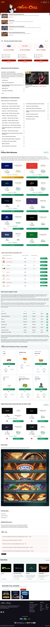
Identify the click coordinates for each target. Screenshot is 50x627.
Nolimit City (8, 272)
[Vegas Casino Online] (25, 595)
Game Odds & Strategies (33, 604)
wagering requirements (4, 157)
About (41, 604)
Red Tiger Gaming (9, 261)
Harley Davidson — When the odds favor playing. (10, 122)
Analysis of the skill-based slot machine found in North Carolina (35, 111)
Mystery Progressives (6, 143)
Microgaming (8, 265)
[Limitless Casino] (6, 595)
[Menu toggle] (48, 2)
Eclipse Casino (18, 200)
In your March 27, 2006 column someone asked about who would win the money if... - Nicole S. (18, 550)
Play (8, 60)
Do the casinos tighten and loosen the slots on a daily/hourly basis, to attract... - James (16, 536)
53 (20, 427)
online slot (16, 156)
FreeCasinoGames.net (4, 515)
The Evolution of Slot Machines (7, 90)
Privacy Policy (47, 625)
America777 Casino (18, 426)
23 (20, 201)
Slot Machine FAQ (28, 85)
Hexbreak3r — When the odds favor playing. (10, 110)
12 (45, 235)
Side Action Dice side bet (30, 118)
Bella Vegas (43, 165)
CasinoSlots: (3, 527)
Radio (41, 610)
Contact (41, 606)
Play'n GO (8, 268)
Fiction (47, 608)
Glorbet (18, 410)
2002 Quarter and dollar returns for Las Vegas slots (11, 138)
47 (20, 234)
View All (2, 93)
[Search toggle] (41, 2)
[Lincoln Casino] (15, 595)
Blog (46, 606)
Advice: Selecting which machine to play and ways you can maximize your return (12, 85)
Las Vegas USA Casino (18, 165)
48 (20, 217)
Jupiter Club (43, 182)
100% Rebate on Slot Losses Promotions (9, 141)
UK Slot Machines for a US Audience (32, 116)
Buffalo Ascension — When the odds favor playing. (11, 106)
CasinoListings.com (4, 517)
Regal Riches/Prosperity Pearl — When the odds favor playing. (11, 128)
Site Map (47, 607)
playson (7, 275)
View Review (43, 258)
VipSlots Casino (43, 200)
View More (46, 404)
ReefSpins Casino (43, 410)
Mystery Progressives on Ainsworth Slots (9, 146)
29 (20, 411)
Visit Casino (18, 421)
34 (45, 166)
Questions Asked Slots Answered (32, 114)
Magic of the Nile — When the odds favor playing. (10, 113)
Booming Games (9, 282)
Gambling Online (32, 610)
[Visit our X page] (3, 612)
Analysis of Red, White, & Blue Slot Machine (33, 108)
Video (47, 604)
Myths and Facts (5, 88)
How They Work (5, 80)
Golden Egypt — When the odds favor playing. (10, 120)
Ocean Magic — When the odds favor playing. (10, 118)
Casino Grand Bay (18, 182)
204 (20, 166)
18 (45, 183)
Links (41, 607)
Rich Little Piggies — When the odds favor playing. (11, 108)
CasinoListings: (3, 526)
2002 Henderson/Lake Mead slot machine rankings (35, 103)
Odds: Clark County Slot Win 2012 (8, 82)
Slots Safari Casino (43, 234)
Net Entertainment (9, 258)
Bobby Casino (18, 233)
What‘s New (42, 608)
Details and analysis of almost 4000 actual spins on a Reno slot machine (12, 134)
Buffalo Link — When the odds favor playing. (10, 103)
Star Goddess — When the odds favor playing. (10, 130)
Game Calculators (32, 606)
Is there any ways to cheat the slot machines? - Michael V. (12, 540)
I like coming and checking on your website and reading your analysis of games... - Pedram (17, 547)
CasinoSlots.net (3, 513)
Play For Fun (31, 608)
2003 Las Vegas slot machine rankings (9, 136)
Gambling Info (31, 607)
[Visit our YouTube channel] (1, 612)
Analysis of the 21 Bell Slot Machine (32, 106)
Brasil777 (42, 426)
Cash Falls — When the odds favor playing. (9, 115)
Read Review (9, 62)
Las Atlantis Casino (18, 216)
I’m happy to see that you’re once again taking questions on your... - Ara (14, 543)
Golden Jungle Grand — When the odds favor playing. (11, 125)
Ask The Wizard (32, 611)
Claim (12, 177)
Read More (11, 17)
